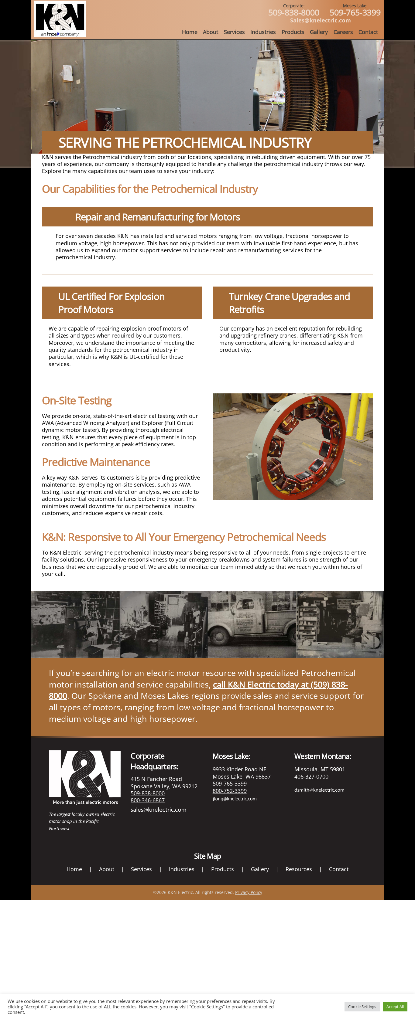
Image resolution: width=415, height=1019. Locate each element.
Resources (299, 869)
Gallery (319, 32)
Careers (343, 32)
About (210, 32)
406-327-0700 (311, 776)
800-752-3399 (230, 790)
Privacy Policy (248, 892)
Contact (368, 32)
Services (234, 32)
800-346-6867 (148, 800)
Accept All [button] (395, 1006)
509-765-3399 (355, 10)
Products (293, 32)
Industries (263, 32)
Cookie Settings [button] (362, 1006)
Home (189, 32)
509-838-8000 (293, 10)
